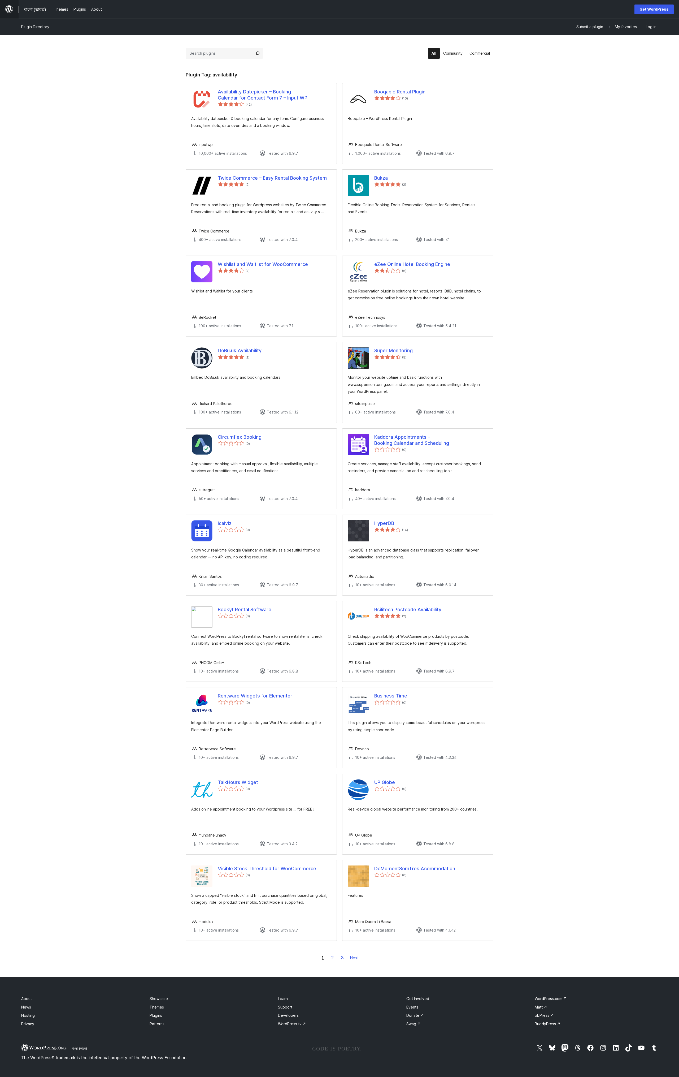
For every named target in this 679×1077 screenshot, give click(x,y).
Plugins (156, 1015)
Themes (157, 1007)
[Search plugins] (257, 53)
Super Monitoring (393, 350)
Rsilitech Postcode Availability (407, 609)
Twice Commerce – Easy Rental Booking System (272, 178)
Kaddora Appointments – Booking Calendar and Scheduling (411, 440)
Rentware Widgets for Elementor (255, 696)
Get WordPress (654, 9)
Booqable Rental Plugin (399, 91)
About (26, 998)
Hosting (28, 1015)
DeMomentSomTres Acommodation (414, 868)
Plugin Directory (35, 26)
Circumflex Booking (240, 437)
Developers (288, 1015)
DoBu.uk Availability (240, 350)
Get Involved (417, 998)
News (26, 1007)
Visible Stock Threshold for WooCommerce (267, 868)
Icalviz (225, 523)
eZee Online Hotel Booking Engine (412, 264)
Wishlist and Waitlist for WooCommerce (263, 264)
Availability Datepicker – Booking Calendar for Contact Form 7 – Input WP (262, 95)
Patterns (157, 1024)
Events (412, 1007)
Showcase (159, 998)
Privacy (27, 1024)
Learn (283, 998)
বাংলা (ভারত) (79, 1048)
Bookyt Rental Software (244, 609)
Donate (415, 1015)
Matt (541, 1007)
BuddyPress (547, 1024)
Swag (413, 1024)
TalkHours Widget (238, 782)
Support (285, 1007)
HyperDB (384, 523)
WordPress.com (551, 998)
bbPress (544, 1015)
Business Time (390, 696)
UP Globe (384, 782)
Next (354, 957)
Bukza (381, 178)
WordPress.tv (292, 1024)
